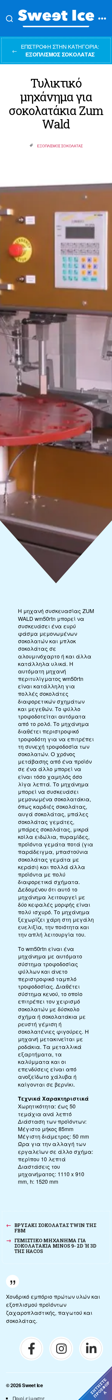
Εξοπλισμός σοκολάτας (60, 145)
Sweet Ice (32, 1385)
